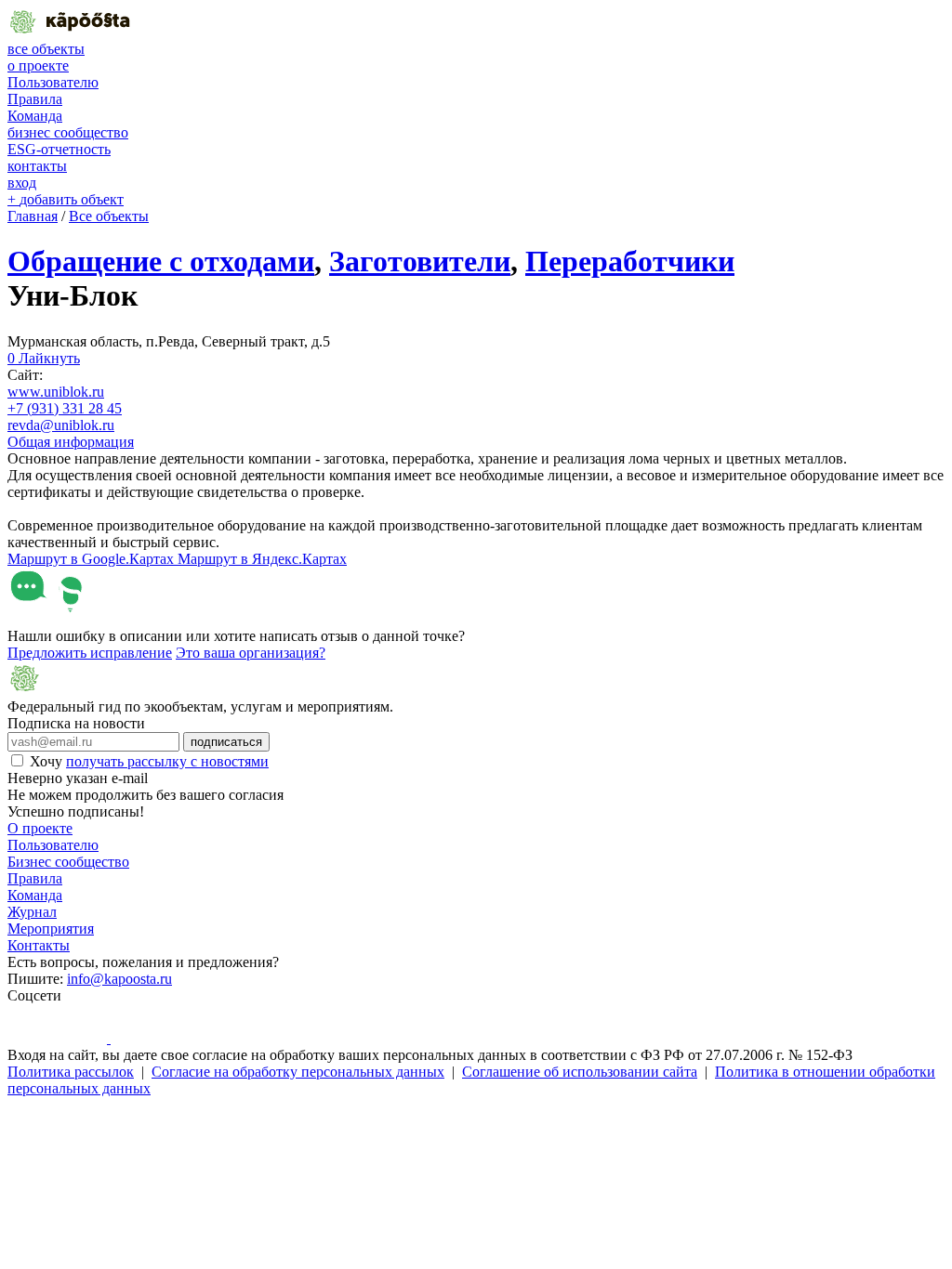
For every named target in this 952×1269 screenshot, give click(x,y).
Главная (32, 216)
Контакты (38, 945)
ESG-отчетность (59, 149)
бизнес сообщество (67, 132)
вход (21, 182)
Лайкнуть (43, 358)
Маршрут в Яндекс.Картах (262, 559)
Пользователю (53, 82)
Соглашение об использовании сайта (579, 1071)
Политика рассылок (70, 1071)
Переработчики (629, 261)
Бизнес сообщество (68, 862)
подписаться (226, 742)
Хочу (149, 761)
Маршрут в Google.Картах (92, 559)
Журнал (32, 912)
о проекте (38, 65)
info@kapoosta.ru (119, 979)
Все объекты (109, 216)
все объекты (46, 49)
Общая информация (70, 442)
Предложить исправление (89, 653)
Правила (34, 99)
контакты (37, 166)
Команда (34, 116)
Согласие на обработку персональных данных (298, 1071)
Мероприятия (50, 928)
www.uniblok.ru (55, 391)
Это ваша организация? (250, 653)
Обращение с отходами (160, 261)
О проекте (40, 828)
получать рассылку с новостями (167, 761)
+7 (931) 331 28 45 (64, 408)
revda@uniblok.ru (60, 425)
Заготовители (419, 261)
